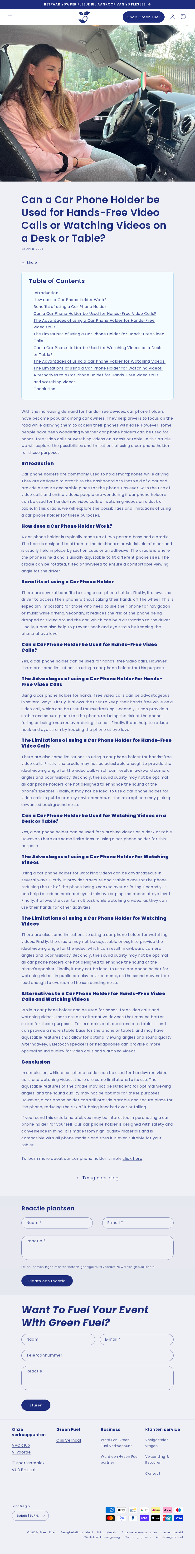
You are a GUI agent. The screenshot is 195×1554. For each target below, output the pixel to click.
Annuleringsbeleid (169, 1537)
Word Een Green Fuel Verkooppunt (116, 1443)
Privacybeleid (107, 1532)
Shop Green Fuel (143, 16)
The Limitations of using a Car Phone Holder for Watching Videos (98, 368)
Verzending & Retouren (157, 1459)
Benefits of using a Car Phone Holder (70, 306)
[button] (10, 17)
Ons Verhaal (68, 1440)
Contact (152, 1473)
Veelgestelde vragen (157, 1443)
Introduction (46, 293)
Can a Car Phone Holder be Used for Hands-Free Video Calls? (95, 313)
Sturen (36, 1405)
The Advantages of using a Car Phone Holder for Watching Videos (100, 361)
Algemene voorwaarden (139, 1532)
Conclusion (44, 389)
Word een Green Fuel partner (119, 1459)
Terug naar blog (100, 1178)
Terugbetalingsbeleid (77, 1532)
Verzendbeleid (172, 1532)
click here (132, 1158)
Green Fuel (47, 1532)
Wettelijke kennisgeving (102, 1537)
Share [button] (32, 262)
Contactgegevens (138, 1537)
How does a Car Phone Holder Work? (70, 299)
